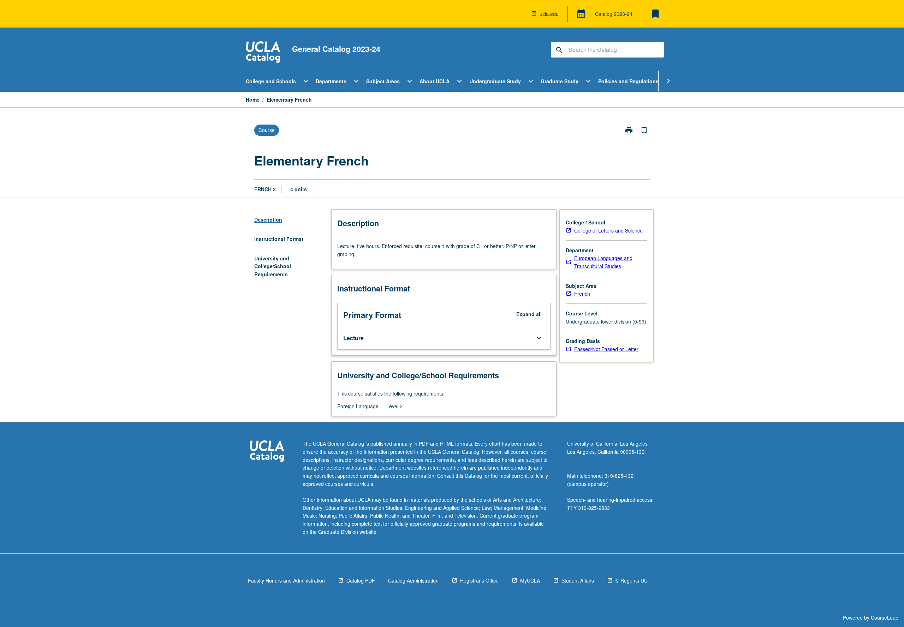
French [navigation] (582, 293)
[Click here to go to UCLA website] (267, 452)
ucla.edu (549, 13)
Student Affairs (577, 580)
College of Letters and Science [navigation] (608, 230)
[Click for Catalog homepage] (263, 53)
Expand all (529, 314)
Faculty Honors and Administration (286, 580)
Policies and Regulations (628, 81)
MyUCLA (530, 580)
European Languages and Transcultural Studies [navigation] (603, 262)
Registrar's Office (479, 580)
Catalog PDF (360, 580)
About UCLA (435, 81)
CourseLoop (884, 617)
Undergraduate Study (495, 81)
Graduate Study (559, 81)
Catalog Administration (413, 580)
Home (253, 99)
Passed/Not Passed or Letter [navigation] (606, 348)
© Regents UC (631, 580)
